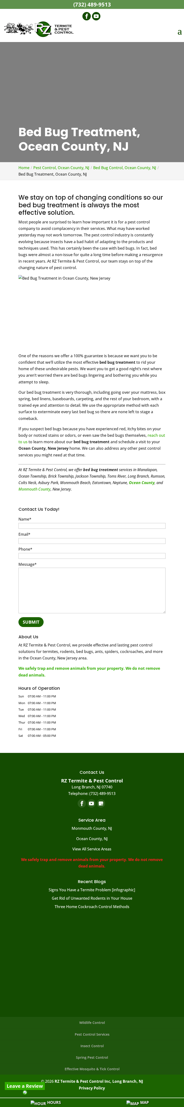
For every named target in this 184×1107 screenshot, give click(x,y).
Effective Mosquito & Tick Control (92, 1069)
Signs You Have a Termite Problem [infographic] (92, 889)
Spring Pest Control (92, 1057)
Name (24, 519)
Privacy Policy (92, 1088)
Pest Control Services (92, 1034)
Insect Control (92, 1046)
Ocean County (142, 482)
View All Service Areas (91, 849)
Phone (25, 549)
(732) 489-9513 (92, 4)
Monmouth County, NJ (92, 828)
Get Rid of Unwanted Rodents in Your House (92, 898)
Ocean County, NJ (92, 838)
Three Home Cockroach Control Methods (92, 906)
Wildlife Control (92, 1022)
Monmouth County (34, 489)
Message (27, 564)
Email (24, 534)
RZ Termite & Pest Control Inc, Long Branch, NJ (99, 1081)
